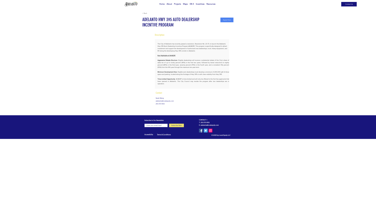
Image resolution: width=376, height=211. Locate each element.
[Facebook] (201, 130)
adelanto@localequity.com (165, 101)
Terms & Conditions (164, 134)
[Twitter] (206, 130)
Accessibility (148, 134)
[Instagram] (210, 130)
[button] (349, 4)
